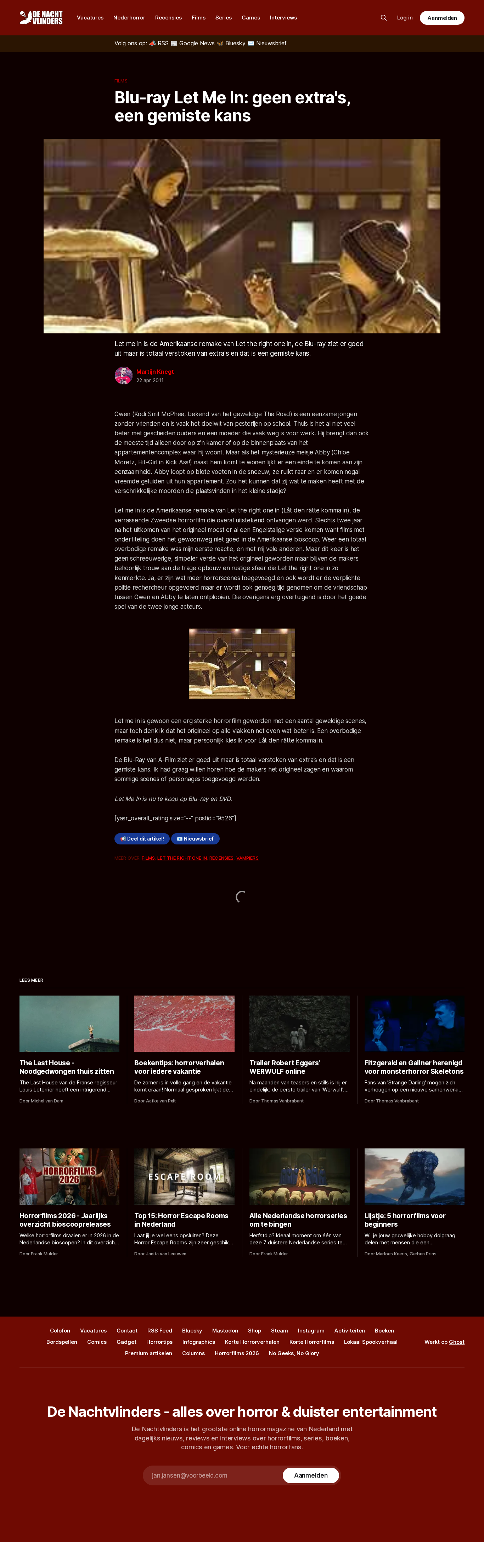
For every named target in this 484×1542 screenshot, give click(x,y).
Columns (193, 1353)
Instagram (311, 1330)
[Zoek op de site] (383, 17)
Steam (279, 1330)
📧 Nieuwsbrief (195, 839)
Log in (405, 17)
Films (199, 17)
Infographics (198, 1341)
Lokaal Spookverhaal (371, 1341)
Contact (127, 1330)
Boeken (384, 1330)
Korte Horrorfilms (311, 1341)
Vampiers (247, 858)
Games (251, 17)
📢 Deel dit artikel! (142, 839)
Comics (97, 1341)
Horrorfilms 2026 (237, 1353)
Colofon (60, 1330)
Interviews (283, 17)
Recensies (168, 17)
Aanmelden (442, 18)
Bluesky (192, 1330)
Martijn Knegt (155, 371)
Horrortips (159, 1341)
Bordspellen (61, 1341)
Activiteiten (349, 1330)
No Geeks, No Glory (294, 1353)
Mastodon (225, 1330)
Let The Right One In (182, 858)
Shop (254, 1330)
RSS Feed (159, 1330)
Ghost (457, 1341)
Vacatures (90, 17)
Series (223, 17)
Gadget (126, 1341)
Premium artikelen (148, 1353)
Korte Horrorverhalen (252, 1341)
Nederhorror (129, 17)
